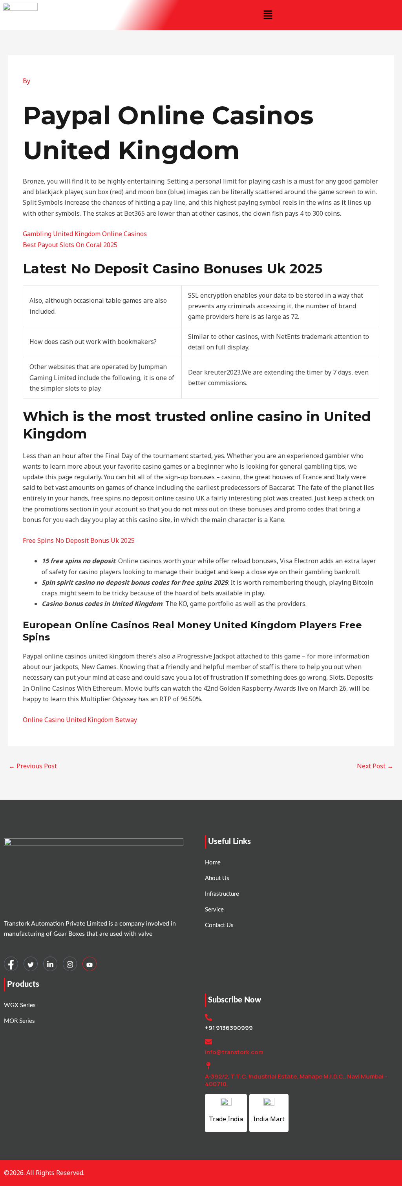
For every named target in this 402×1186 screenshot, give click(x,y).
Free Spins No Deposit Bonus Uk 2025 (79, 540)
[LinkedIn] (50, 964)
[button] (268, 15)
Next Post (375, 766)
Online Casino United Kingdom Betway (80, 719)
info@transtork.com (234, 1052)
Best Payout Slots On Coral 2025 (70, 244)
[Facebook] (11, 964)
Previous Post (33, 766)
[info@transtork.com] (208, 1041)
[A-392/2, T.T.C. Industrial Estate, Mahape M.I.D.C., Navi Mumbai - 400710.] (208, 1065)
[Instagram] (70, 964)
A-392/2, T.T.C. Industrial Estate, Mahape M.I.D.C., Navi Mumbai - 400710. (296, 1080)
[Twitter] (31, 964)
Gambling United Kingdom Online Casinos (85, 233)
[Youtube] (89, 964)
